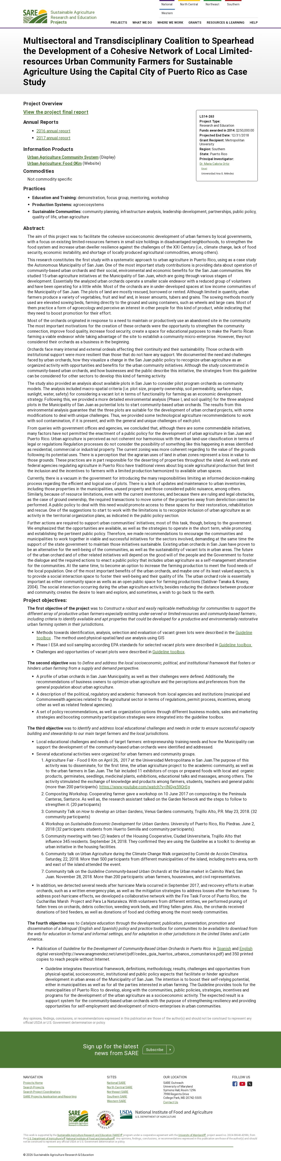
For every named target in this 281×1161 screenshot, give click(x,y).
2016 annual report (53, 130)
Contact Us (170, 1102)
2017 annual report (53, 137)
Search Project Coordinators (41, 1092)
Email (204, 168)
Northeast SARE (117, 1092)
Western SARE (116, 1101)
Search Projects (33, 1087)
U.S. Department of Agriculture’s (45, 1138)
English (245, 948)
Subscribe (154, 1049)
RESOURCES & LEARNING (225, 22)
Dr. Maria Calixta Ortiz (214, 163)
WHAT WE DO (142, 22)
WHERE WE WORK (170, 22)
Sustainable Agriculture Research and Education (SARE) (88, 1135)
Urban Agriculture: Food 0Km (54, 163)
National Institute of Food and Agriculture (89, 1138)
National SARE (116, 1083)
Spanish (224, 948)
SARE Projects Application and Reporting (50, 1096)
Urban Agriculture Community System (63, 157)
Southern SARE (117, 1096)
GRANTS (194, 22)
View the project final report (55, 112)
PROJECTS (119, 22)
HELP (254, 22)
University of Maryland (190, 1135)
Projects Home (33, 1083)
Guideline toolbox (235, 644)
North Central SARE (119, 1087)
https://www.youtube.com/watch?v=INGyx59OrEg (144, 786)
